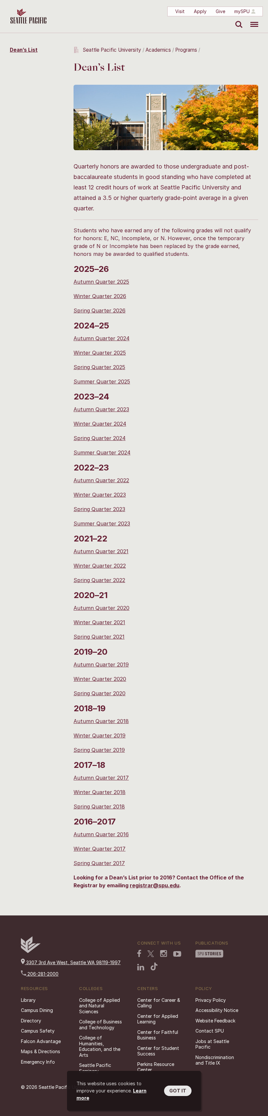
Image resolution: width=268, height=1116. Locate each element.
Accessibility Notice (216, 1010)
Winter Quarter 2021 (99, 622)
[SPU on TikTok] (154, 967)
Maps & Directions (40, 1051)
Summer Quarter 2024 (102, 452)
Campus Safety (38, 1031)
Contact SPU (209, 1031)
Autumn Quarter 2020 (101, 608)
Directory (31, 1020)
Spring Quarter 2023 (99, 509)
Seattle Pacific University (112, 50)
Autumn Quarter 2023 (101, 409)
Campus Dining (37, 1010)
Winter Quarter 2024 (100, 423)
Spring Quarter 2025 (99, 367)
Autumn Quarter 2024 (101, 338)
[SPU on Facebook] (139, 954)
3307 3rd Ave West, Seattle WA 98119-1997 (73, 962)
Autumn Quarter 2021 (101, 551)
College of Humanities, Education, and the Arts (99, 1046)
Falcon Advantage (41, 1041)
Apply (200, 11)
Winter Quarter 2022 (100, 565)
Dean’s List (24, 50)
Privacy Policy (210, 1000)
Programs (186, 50)
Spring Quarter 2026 (100, 310)
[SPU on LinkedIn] (140, 968)
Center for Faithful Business (157, 1035)
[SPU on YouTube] (177, 954)
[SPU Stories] (209, 954)
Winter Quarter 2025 (100, 352)
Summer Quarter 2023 (102, 523)
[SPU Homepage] (31, 951)
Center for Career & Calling (158, 1003)
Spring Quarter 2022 (99, 580)
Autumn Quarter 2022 (101, 480)
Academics (158, 50)
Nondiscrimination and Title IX (214, 1060)
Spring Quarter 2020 (100, 693)
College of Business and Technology (100, 1024)
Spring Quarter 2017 (99, 863)
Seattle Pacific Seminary (95, 1068)
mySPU (242, 11)
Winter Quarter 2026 (100, 296)
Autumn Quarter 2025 (101, 281)
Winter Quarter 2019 (100, 735)
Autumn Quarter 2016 (101, 834)
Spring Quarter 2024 (100, 438)
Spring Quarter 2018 (99, 806)
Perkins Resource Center (155, 1067)
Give (220, 11)
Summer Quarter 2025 (102, 381)
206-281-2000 (42, 974)
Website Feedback (215, 1020)
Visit (180, 11)
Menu (252, 20)
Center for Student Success (158, 1051)
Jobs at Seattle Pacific (212, 1044)
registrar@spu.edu (154, 885)
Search (237, 20)
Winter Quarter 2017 (100, 848)
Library (28, 1000)
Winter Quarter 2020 (100, 679)
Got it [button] (177, 1090)
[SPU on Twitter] (150, 954)
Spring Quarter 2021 (99, 636)
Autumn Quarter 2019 (101, 664)
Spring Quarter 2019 (99, 750)
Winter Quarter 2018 (100, 792)
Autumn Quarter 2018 (101, 721)
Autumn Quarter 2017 (101, 777)
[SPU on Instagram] (163, 954)
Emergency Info (38, 1062)
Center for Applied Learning (157, 1019)
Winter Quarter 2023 (100, 494)
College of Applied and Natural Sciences (99, 1005)
